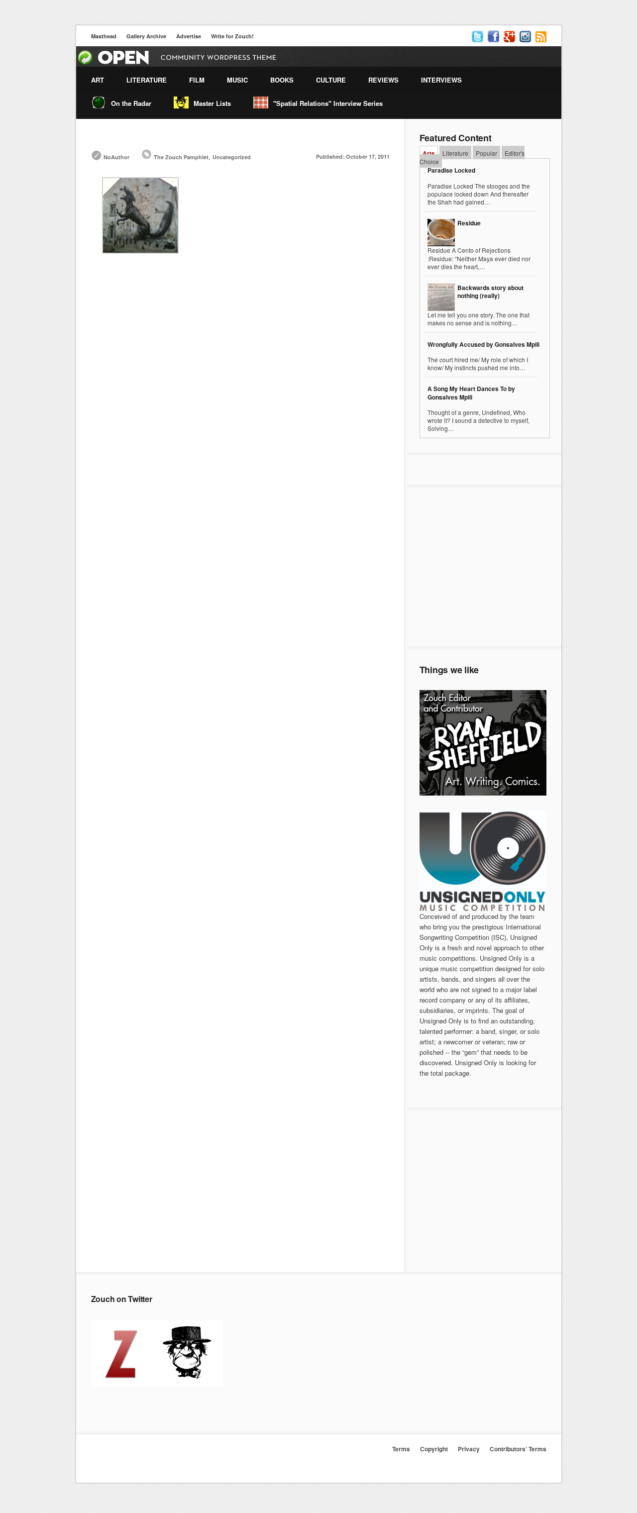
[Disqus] (240, 408)
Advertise (188, 36)
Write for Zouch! (232, 36)
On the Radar (131, 103)
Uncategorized (231, 157)
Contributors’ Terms (518, 1448)
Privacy (469, 1448)
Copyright (434, 1448)
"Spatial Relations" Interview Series (328, 103)
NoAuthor (116, 157)
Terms (401, 1448)
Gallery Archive (146, 36)
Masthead (103, 36)
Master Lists (212, 103)
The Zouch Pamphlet (181, 157)
